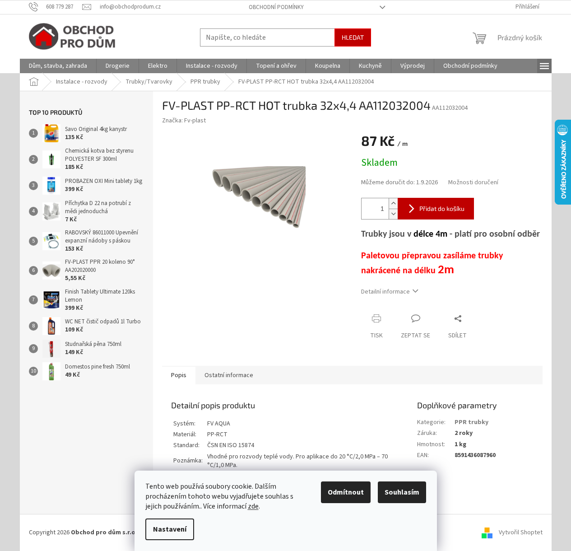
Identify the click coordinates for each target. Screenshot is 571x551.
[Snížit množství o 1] (393, 214)
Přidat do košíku (441, 208)
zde (253, 506)
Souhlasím (402, 492)
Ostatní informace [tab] (228, 375)
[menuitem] (58, 66)
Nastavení (169, 529)
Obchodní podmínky (276, 7)
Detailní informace (385, 291)
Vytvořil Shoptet (521, 532)
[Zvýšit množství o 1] (393, 203)
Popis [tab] (178, 375)
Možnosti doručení (473, 182)
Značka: (184, 120)
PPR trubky (471, 422)
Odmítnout (346, 492)
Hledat (353, 37)
